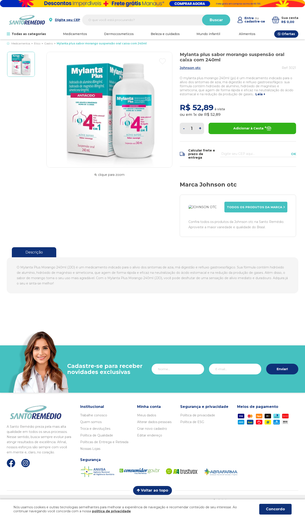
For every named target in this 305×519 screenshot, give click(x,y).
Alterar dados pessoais (154, 422)
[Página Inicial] (8, 43)
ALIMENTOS (247, 33)
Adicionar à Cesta (248, 128)
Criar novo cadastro (152, 429)
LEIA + (260, 94)
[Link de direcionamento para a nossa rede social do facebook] (11, 463)
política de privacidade (111, 511)
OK (293, 154)
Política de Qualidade (96, 435)
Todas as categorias (29, 33)
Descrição (34, 252)
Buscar (216, 20)
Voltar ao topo (154, 490)
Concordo (275, 509)
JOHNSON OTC (190, 68)
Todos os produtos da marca (254, 207)
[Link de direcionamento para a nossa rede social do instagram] (25, 463)
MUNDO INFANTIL (208, 33)
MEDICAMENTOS (75, 33)
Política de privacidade (197, 415)
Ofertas (288, 34)
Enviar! (282, 369)
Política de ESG (192, 422)
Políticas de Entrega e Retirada (104, 442)
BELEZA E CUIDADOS (165, 33)
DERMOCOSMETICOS (119, 33)
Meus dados (146, 415)
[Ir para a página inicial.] (27, 19)
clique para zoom (111, 175)
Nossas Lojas (90, 449)
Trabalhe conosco (93, 415)
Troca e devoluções (95, 429)
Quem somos (91, 422)
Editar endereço (149, 435)
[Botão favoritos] (162, 61)
